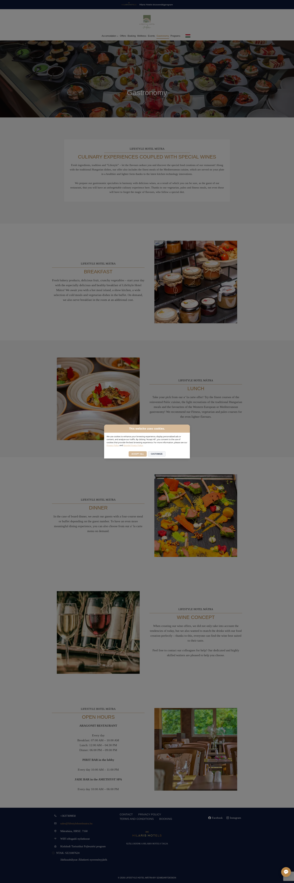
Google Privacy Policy (133, 445)
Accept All (137, 454)
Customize (157, 454)
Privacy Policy (113, 445)
